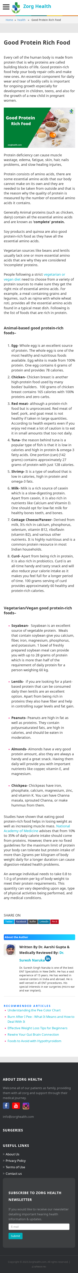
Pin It (54, 921)
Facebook (21, 921)
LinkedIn (44, 921)
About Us (12, 1154)
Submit (15, 1236)
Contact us (14, 1173)
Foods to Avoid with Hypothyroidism (34, 1041)
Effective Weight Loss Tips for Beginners (37, 1028)
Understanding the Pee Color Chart (34, 1010)
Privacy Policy (16, 1160)
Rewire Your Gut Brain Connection (33, 1034)
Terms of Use (15, 1167)
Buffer (33, 921)
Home (9, 20)
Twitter (9, 921)
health (21, 20)
